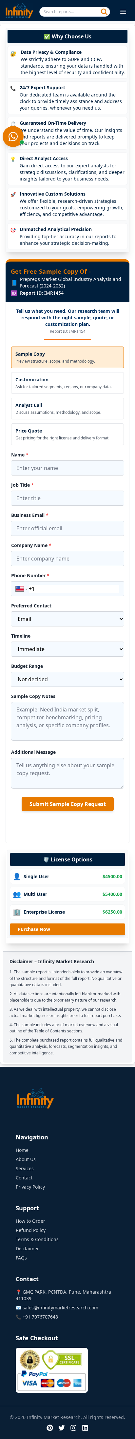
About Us (26, 1159)
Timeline (20, 636)
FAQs (21, 1258)
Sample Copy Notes (33, 696)
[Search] (104, 12)
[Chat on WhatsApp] (13, 136)
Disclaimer (27, 1248)
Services (25, 1168)
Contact (24, 1177)
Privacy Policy (30, 1187)
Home (22, 1150)
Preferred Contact (31, 606)
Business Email (29, 515)
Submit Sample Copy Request (67, 804)
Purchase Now (34, 929)
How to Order (30, 1221)
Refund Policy (31, 1230)
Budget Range (27, 666)
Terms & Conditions (37, 1239)
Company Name (31, 545)
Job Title (22, 485)
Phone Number (30, 575)
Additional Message (33, 752)
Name (20, 455)
